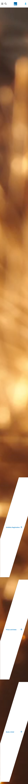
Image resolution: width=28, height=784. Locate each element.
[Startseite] (15, 4)
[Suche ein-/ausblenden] (5, 3)
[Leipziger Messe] (25, 3)
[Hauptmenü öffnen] (2, 3)
